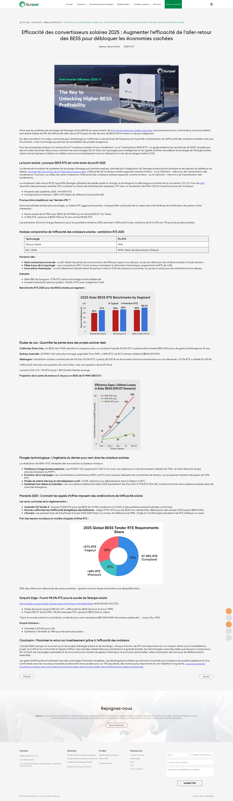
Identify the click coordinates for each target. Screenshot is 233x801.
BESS (202, 183)
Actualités (36, 22)
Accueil (69, 4)
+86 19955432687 (27, 760)
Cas (132, 765)
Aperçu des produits (52, 22)
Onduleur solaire (140, 4)
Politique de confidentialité (203, 796)
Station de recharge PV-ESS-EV (79, 767)
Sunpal (38, 716)
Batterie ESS (123, 4)
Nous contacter (173, 4)
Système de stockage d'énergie (79, 762)
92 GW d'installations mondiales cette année (132, 130)
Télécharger (135, 758)
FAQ (132, 762)
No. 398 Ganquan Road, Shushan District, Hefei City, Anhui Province (41, 765)
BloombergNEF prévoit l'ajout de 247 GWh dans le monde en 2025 (57, 172)
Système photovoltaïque (101, 4)
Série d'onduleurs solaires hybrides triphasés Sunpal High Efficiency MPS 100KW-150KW (56, 604)
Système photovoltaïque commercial (82, 758)
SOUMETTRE (190, 783)
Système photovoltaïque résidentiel (81, 755)
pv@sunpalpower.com (29, 756)
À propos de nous (137, 755)
